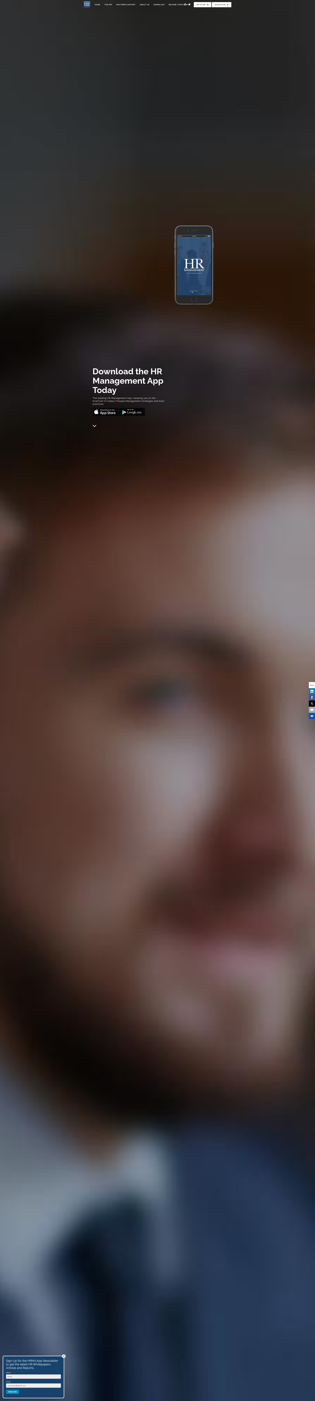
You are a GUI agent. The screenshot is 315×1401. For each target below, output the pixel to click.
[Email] (312, 710)
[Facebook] (312, 697)
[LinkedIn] (312, 691)
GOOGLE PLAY (220, 5)
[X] (312, 703)
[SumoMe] (312, 716)
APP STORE (201, 5)
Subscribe (12, 1392)
